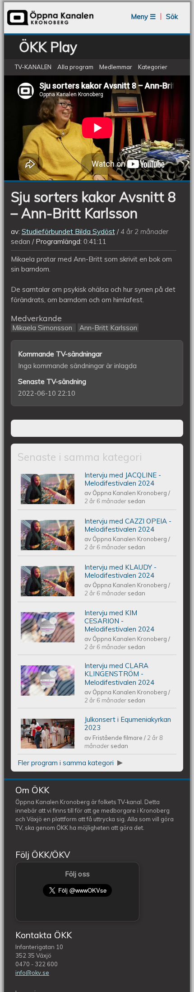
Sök (172, 16)
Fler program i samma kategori (66, 762)
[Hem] (50, 24)
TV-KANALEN (32, 66)
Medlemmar (115, 66)
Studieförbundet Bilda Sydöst (68, 231)
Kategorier (152, 66)
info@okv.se (32, 972)
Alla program (75, 66)
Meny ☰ (143, 16)
